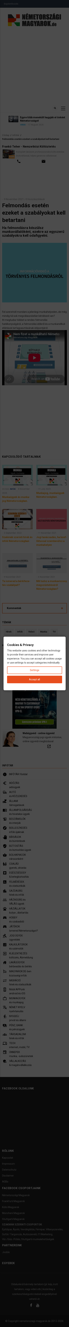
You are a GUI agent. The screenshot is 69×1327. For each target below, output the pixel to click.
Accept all (34, 679)
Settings (34, 670)
